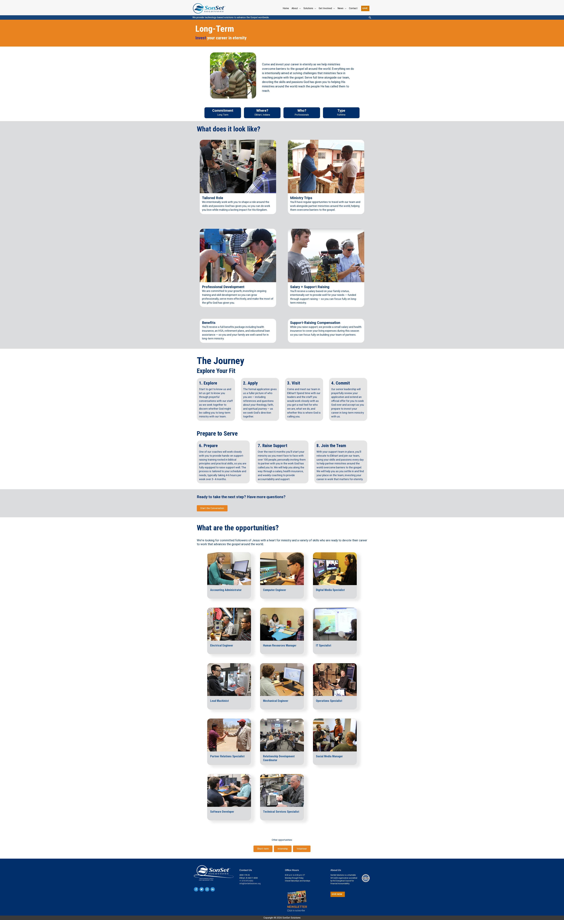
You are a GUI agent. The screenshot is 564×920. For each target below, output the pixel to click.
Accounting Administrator (226, 590)
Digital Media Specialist (330, 590)
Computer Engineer (274, 590)
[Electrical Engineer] (229, 624)
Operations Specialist (329, 701)
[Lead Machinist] (229, 679)
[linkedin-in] (213, 889)
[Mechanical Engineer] (282, 679)
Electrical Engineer (221, 645)
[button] (365, 8)
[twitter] (202, 889)
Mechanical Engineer (275, 701)
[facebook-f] (196, 889)
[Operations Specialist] (335, 679)
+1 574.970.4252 (246, 881)
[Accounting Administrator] (229, 568)
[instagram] (207, 889)
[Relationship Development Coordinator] (282, 734)
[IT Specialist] (335, 624)
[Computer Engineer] (282, 568)
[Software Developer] (229, 790)
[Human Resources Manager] (282, 624)
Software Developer (222, 811)
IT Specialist (323, 645)
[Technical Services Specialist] (282, 790)
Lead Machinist (219, 701)
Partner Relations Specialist (227, 756)
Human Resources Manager (279, 645)
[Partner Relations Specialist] (229, 734)
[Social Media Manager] (335, 734)
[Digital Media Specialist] (335, 568)
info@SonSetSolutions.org (250, 884)
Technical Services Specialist (281, 811)
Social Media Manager (329, 756)
